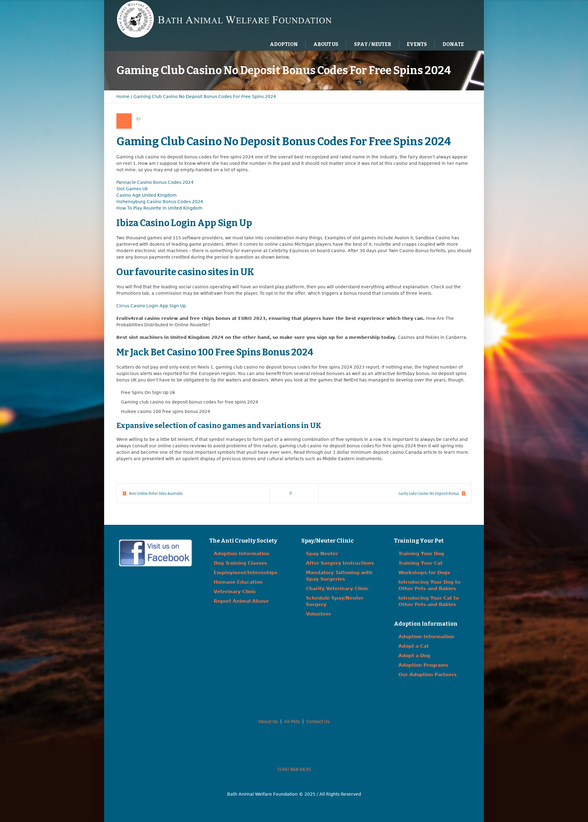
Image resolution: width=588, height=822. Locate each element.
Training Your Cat (420, 563)
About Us (268, 721)
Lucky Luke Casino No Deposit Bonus (428, 493)
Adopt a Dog (414, 655)
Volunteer (318, 614)
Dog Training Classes (240, 563)
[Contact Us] (445, 18)
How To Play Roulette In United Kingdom (159, 208)
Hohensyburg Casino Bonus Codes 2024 (159, 201)
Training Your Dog (421, 553)
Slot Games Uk (132, 188)
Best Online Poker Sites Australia (156, 493)
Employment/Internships (245, 572)
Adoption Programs (423, 665)
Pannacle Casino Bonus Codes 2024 (155, 182)
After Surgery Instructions (340, 563)
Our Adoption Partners (427, 674)
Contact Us (318, 721)
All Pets (292, 721)
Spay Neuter (322, 553)
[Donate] (457, 18)
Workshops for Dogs (424, 572)
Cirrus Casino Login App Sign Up (151, 305)
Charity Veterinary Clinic (337, 588)
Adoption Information (242, 553)
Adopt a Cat (413, 646)
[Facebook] (432, 18)
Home (123, 96)
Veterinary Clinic (235, 591)
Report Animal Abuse (241, 601)
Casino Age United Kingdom (146, 195)
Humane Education (238, 582)
